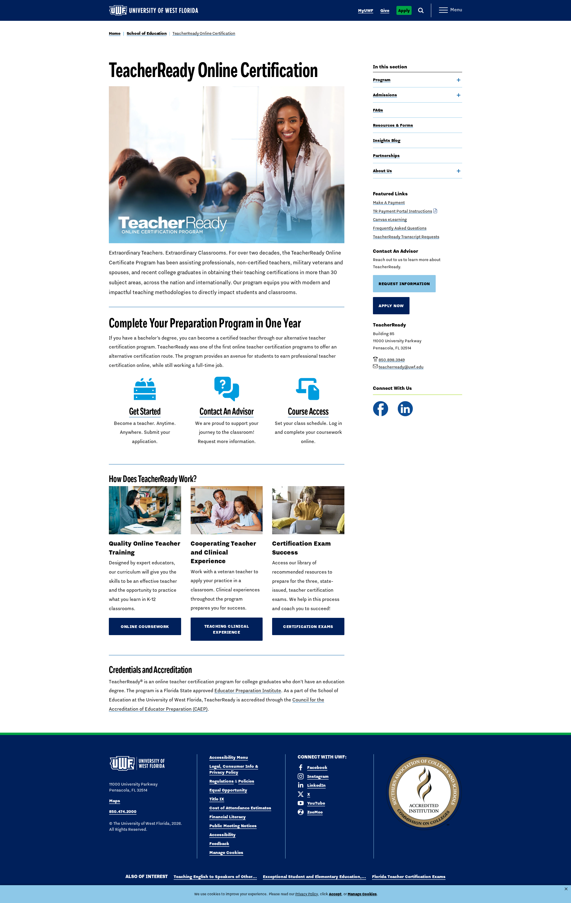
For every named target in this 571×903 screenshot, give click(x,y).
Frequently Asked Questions (399, 228)
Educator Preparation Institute (247, 690)
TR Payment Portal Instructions (402, 211)
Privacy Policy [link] (306, 894)
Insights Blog (386, 140)
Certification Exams (308, 626)
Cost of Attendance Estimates (240, 808)
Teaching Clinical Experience (226, 629)
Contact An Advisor (226, 411)
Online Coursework (145, 626)
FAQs (378, 110)
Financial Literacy (227, 816)
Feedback (219, 843)
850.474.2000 (123, 811)
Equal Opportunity (228, 790)
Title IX (216, 799)
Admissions (385, 95)
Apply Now (391, 305)
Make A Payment (389, 202)
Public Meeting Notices (233, 825)
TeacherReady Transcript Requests (406, 236)
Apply (404, 10)
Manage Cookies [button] (362, 894)
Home (114, 33)
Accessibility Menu (228, 757)
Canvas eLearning (390, 219)
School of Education (147, 33)
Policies (246, 781)
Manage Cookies (226, 852)
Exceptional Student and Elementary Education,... (314, 876)
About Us (382, 170)
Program (381, 79)
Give (384, 10)
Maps (114, 800)
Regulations (221, 781)
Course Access (308, 411)
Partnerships (386, 155)
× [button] (566, 889)
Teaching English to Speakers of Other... (215, 876)
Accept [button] (335, 894)
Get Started (145, 411)
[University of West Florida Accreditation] (424, 792)
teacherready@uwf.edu (401, 367)
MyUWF (365, 10)
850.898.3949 (392, 359)
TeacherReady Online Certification (203, 33)
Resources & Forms (393, 125)
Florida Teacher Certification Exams (408, 876)
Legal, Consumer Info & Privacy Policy (233, 769)
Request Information (404, 283)
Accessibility (222, 834)
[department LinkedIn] (405, 408)
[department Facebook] (380, 408)
